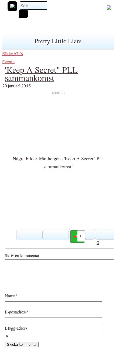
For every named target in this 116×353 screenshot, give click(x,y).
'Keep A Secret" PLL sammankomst (41, 73)
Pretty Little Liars (58, 41)
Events (8, 61)
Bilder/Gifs (12, 53)
